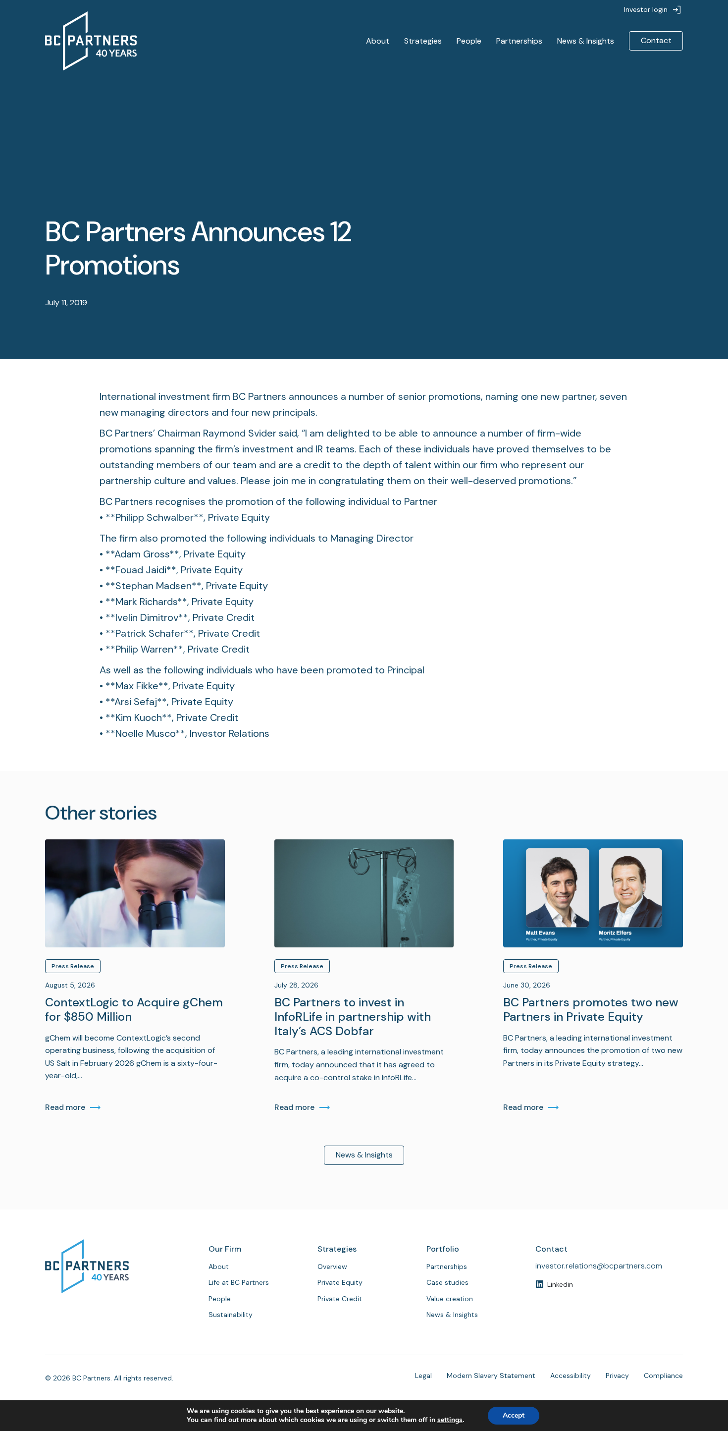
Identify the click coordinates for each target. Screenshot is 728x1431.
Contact (656, 40)
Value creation (449, 1298)
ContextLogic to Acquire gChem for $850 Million (134, 1009)
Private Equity (340, 1282)
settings (450, 1420)
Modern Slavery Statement (491, 1375)
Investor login (646, 9)
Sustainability (230, 1314)
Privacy (617, 1375)
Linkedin (560, 1284)
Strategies (423, 41)
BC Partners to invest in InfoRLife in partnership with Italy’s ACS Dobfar (352, 1016)
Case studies (447, 1282)
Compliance (663, 1375)
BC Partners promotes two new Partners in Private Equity (590, 1009)
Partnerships (519, 41)
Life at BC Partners (238, 1282)
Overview (332, 1266)
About (377, 41)
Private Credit (339, 1298)
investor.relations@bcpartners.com (598, 1266)
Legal (423, 1375)
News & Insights (585, 41)
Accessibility (570, 1375)
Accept (513, 1415)
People (469, 41)
